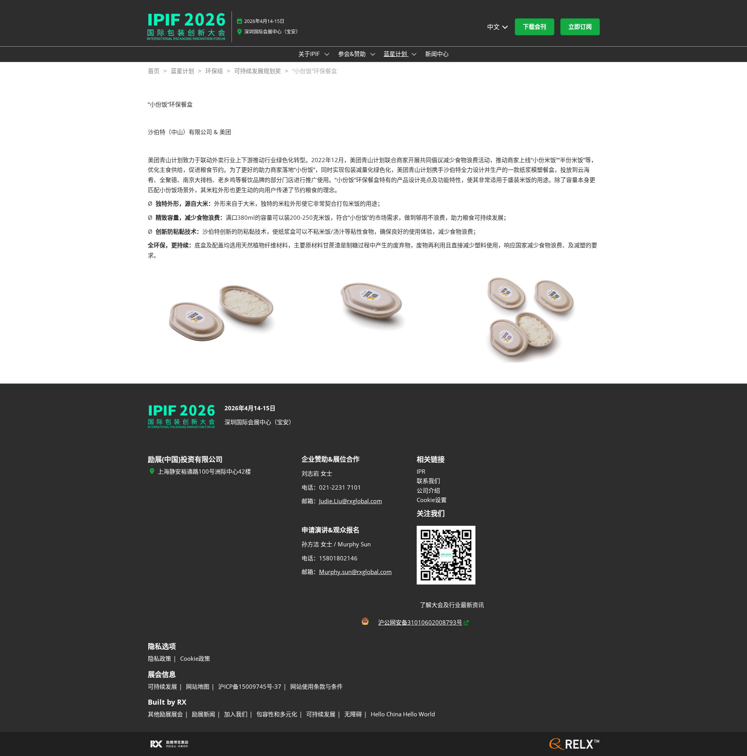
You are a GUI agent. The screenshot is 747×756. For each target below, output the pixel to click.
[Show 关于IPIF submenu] (326, 54)
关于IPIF (309, 54)
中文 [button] (494, 27)
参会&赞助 (352, 54)
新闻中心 (437, 54)
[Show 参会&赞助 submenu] (372, 54)
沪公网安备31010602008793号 (420, 622)
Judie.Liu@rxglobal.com (350, 501)
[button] (534, 26)
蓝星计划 (396, 54)
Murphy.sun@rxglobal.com (355, 572)
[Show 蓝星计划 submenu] (413, 54)
